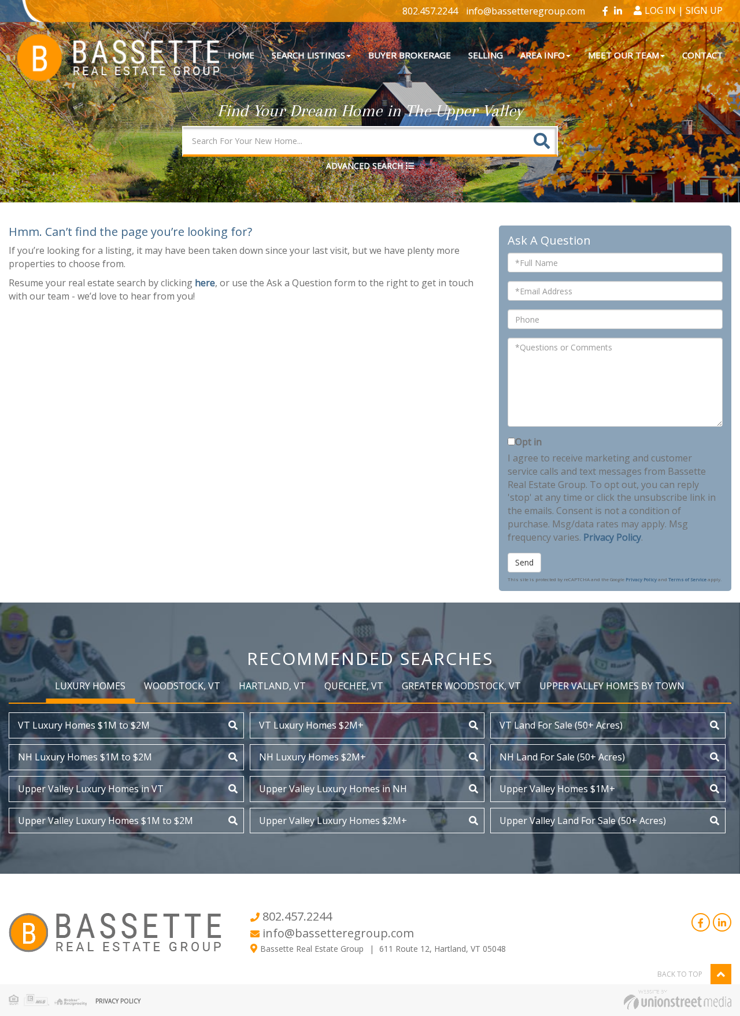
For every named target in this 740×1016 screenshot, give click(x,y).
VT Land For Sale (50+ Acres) (561, 725)
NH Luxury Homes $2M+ (312, 757)
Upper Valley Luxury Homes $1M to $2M (105, 820)
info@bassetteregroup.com (525, 11)
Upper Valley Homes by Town (611, 685)
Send (524, 562)
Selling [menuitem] (485, 55)
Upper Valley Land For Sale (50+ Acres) (583, 820)
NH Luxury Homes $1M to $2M (85, 757)
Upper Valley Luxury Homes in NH (333, 788)
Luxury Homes (90, 685)
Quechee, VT (353, 685)
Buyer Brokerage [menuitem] (409, 55)
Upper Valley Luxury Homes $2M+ (333, 820)
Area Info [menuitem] (542, 55)
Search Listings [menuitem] (308, 55)
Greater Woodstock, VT (461, 685)
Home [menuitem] (241, 55)
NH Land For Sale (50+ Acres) (562, 757)
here (205, 282)
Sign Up (704, 10)
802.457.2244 (430, 11)
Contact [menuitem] (702, 55)
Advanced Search (364, 165)
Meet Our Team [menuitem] (623, 55)
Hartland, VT (272, 685)
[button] (542, 140)
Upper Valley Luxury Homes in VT (91, 788)
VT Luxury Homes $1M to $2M (84, 725)
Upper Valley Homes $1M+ (557, 788)
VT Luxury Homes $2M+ (311, 725)
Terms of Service (687, 579)
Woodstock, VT (182, 685)
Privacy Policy (612, 537)
